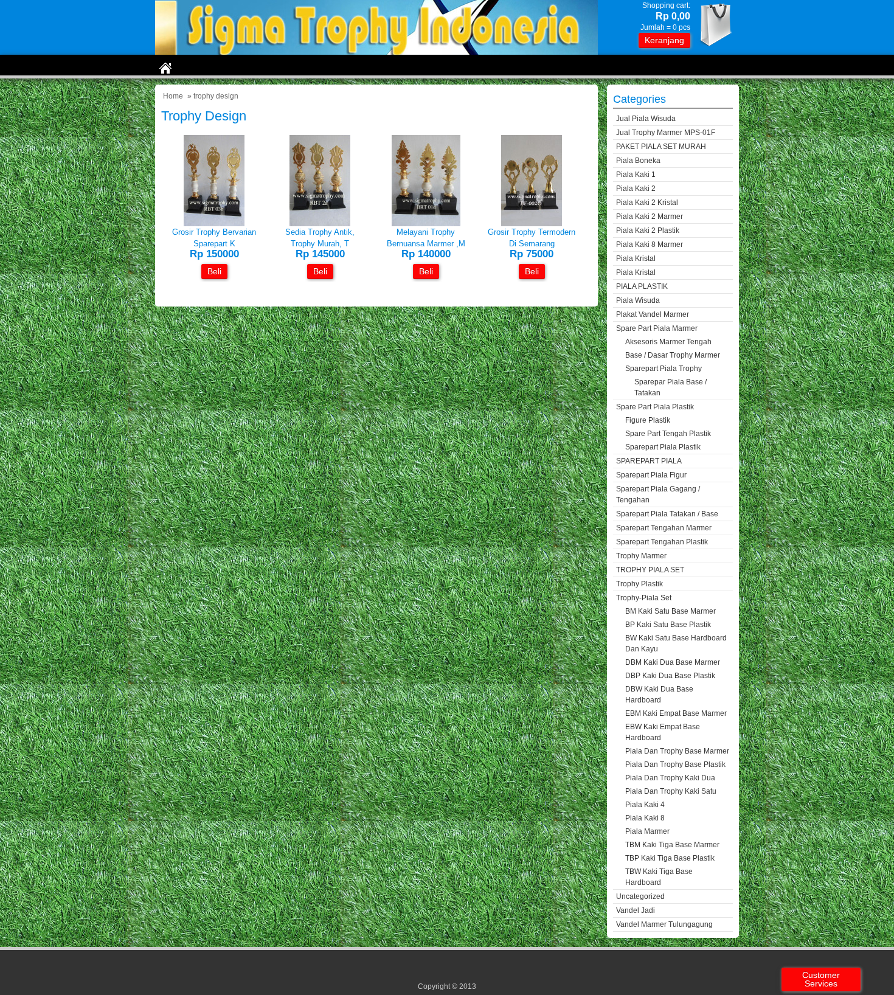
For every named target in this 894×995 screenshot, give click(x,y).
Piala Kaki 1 (636, 174)
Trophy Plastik (639, 584)
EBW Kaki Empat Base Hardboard (662, 732)
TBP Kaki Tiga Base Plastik (670, 858)
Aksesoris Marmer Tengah (668, 342)
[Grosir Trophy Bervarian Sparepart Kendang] (214, 223)
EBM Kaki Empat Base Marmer (676, 713)
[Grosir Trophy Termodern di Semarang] (531, 223)
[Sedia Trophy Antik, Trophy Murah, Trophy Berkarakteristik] (319, 223)
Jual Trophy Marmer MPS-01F (665, 132)
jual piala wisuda (646, 118)
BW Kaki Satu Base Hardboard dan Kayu (676, 643)
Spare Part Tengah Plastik (668, 433)
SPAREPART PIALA (649, 461)
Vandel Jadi (635, 910)
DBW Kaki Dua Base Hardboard (659, 694)
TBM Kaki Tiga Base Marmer (672, 845)
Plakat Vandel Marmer (652, 314)
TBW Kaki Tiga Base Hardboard (659, 877)
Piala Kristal (636, 258)
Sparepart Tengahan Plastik (662, 542)
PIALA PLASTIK (642, 286)
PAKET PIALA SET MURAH (661, 146)
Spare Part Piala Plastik (655, 407)
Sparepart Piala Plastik (663, 447)
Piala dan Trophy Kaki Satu (670, 791)
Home (173, 96)
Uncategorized (640, 896)
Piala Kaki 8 (645, 818)
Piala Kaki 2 (636, 188)
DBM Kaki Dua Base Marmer (672, 662)
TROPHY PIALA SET (650, 570)
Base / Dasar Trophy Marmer (672, 355)
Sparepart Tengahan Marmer (664, 528)
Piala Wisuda (638, 300)
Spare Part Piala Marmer (657, 328)
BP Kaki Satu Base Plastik (668, 624)
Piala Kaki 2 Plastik (647, 230)
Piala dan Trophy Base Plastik (675, 764)
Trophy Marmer (641, 556)
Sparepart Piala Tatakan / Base (667, 514)
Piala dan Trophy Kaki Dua (670, 778)
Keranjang (664, 40)
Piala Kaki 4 (645, 804)
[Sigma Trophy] (376, 52)
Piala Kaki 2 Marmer (649, 216)
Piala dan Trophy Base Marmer (677, 751)
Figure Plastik (647, 420)
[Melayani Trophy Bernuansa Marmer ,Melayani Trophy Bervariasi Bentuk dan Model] (426, 223)
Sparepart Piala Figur (651, 475)
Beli (214, 271)
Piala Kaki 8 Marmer (649, 244)
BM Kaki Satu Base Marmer (670, 611)
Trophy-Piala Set (643, 598)
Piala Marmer (647, 831)
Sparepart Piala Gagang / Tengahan (658, 494)
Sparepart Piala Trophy (663, 368)
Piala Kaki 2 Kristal (647, 202)
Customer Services (821, 979)
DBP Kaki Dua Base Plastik (670, 675)
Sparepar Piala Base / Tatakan (670, 387)
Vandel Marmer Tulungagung (664, 924)
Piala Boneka (638, 160)
